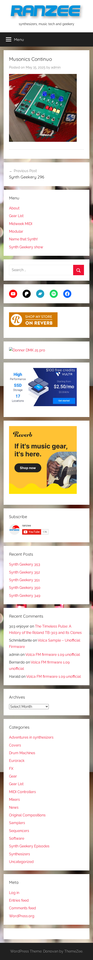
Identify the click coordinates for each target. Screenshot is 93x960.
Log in (14, 893)
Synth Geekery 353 (24, 564)
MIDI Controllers (22, 792)
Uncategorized (21, 862)
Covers (15, 745)
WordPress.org (21, 916)
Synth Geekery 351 (24, 580)
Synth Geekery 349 (24, 595)
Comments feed (22, 908)
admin (56, 67)
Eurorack (16, 761)
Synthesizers (19, 854)
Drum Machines (22, 753)
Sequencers (19, 831)
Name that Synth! (23, 239)
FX (11, 768)
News (14, 807)
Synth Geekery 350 (24, 587)
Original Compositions (27, 815)
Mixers (14, 799)
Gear (13, 776)
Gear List (16, 216)
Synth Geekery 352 (24, 572)
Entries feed (19, 900)
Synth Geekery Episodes (29, 846)
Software (16, 838)
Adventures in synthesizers (31, 737)
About (14, 208)
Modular (16, 231)
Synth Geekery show (26, 247)
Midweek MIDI (20, 224)
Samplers (17, 823)
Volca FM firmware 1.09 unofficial (52, 654)
